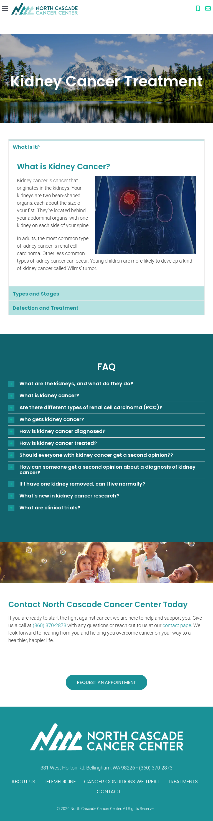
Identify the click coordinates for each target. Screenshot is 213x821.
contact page (177, 625)
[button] (106, 384)
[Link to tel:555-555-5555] (198, 8)
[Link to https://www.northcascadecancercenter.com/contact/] (208, 8)
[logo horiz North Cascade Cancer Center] (44, 5)
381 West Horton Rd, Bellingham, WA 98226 (87, 768)
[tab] (106, 147)
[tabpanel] (106, 220)
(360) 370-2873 (49, 625)
